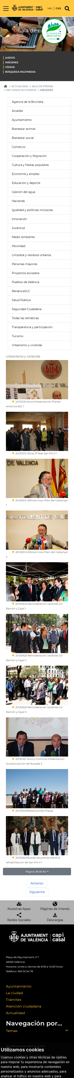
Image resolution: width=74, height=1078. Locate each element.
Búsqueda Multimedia (20, 71)
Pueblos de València (25, 282)
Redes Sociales (19, 920)
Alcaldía (17, 111)
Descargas (55, 920)
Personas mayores (24, 264)
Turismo (17, 336)
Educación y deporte (26, 183)
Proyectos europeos (25, 273)
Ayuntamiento (22, 120)
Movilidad (18, 246)
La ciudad (14, 993)
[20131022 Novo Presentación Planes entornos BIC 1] (37, 379)
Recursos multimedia (21, 90)
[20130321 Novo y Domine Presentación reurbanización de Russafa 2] (37, 737)
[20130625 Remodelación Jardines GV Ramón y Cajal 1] (37, 581)
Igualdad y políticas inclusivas (32, 210)
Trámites (13, 999)
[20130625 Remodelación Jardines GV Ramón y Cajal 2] (37, 633)
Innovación (19, 219)
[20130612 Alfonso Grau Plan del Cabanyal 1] (37, 478)
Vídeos (10, 67)
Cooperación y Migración (29, 156)
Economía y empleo (25, 174)
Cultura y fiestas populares (30, 165)
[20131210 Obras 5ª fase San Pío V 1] (37, 431)
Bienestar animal (23, 129)
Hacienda (18, 201)
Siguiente (37, 892)
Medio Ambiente (23, 237)
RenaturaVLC (21, 291)
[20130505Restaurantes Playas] (37, 788)
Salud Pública (21, 300)
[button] (37, 871)
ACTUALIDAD (20, 86)
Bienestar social (23, 138)
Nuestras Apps (19, 909)
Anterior (37, 883)
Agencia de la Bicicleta (27, 102)
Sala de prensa (42, 86)
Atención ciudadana (23, 1006)
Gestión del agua (23, 192)
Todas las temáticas (25, 318)
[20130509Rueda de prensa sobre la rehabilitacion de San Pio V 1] (37, 835)
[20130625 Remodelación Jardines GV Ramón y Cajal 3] (37, 685)
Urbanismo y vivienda (27, 345)
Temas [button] (11, 1031)
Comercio (18, 147)
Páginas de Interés (55, 909)
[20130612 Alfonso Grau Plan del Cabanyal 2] (37, 530)
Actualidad (15, 1013)
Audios (10, 57)
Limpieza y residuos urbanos (31, 255)
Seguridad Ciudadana (26, 309)
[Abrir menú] (6, 8)
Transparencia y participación (32, 327)
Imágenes (11, 62)
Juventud (18, 228)
